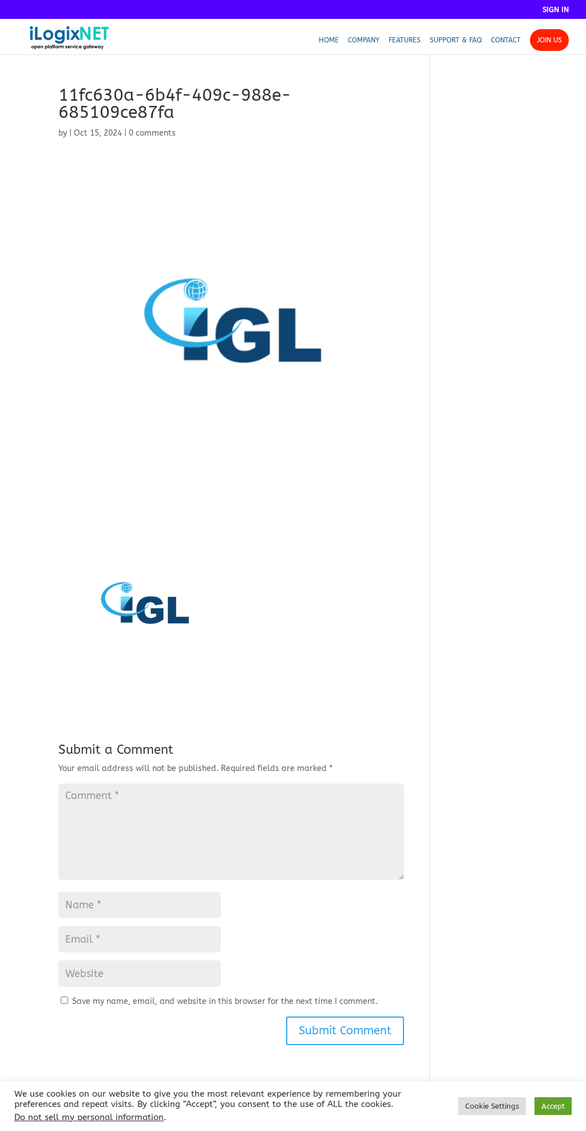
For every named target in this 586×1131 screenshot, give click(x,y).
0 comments (152, 133)
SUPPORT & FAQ (456, 40)
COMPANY (363, 40)
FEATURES (405, 40)
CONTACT (506, 40)
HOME (329, 40)
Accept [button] (553, 1106)
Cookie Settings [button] (492, 1106)
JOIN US (549, 40)
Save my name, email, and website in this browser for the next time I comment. (225, 1001)
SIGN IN (556, 10)
